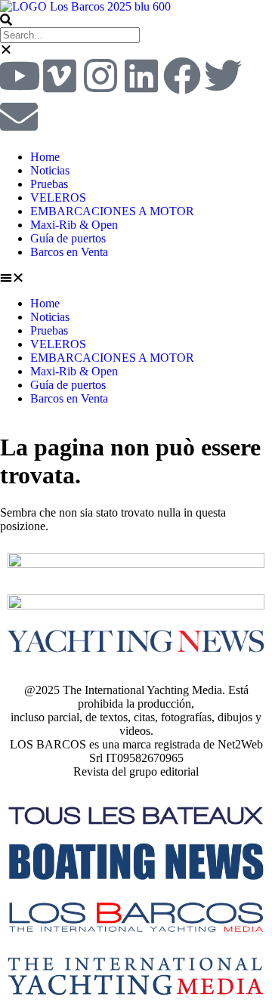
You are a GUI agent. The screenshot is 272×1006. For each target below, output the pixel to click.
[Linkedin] (141, 75)
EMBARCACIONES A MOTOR (112, 211)
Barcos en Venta (69, 251)
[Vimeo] (60, 75)
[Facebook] (182, 75)
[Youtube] (19, 75)
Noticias (50, 170)
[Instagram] (100, 75)
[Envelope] (19, 116)
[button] (136, 20)
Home (45, 156)
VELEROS (58, 197)
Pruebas (49, 183)
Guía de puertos (68, 238)
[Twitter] (223, 75)
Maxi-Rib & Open (74, 224)
